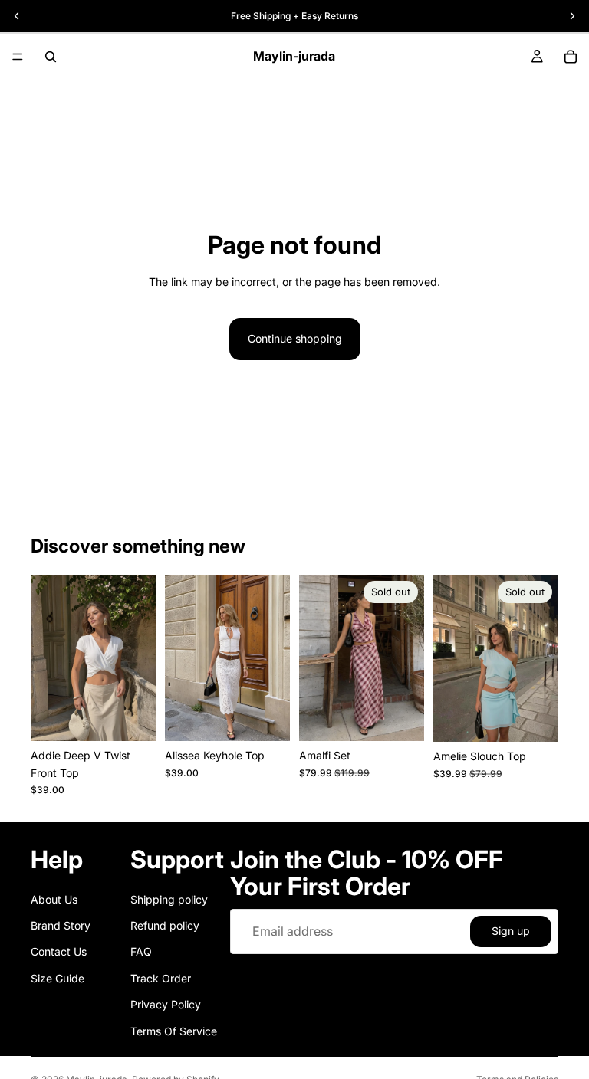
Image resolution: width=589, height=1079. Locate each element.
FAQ (141, 951)
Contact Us (59, 951)
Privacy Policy (165, 1004)
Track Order (160, 978)
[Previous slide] (316, 658)
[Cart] (570, 57)
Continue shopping (295, 338)
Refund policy (164, 925)
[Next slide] (407, 658)
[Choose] (132, 718)
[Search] (50, 57)
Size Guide (57, 978)
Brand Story (60, 925)
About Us (54, 899)
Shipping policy (169, 899)
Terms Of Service (173, 1031)
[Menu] (17, 56)
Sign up (511, 930)
